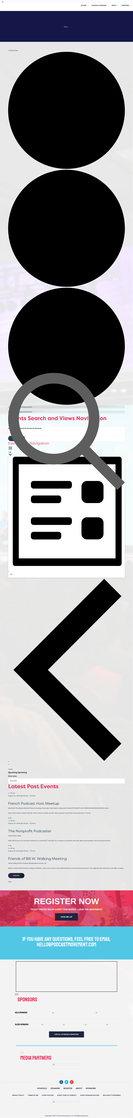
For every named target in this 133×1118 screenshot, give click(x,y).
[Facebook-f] (61, 1082)
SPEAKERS (55, 1088)
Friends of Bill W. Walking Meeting (37, 859)
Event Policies (48, 1095)
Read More (18, 874)
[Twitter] (66, 1082)
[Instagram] (72, 1082)
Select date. (12, 776)
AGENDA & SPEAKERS (99, 5)
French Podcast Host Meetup (33, 803)
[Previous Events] (67, 761)
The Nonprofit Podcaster (29, 831)
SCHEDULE (42, 1088)
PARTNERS (125, 5)
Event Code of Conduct (67, 1095)
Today (10, 769)
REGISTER (67, 1088)
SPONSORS (91, 1088)
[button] (66, 1034)
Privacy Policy (18, 1095)
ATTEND (83, 5)
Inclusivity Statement (112, 1095)
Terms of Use (33, 1095)
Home (65, 27)
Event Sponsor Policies (89, 1095)
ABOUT (114, 5)
